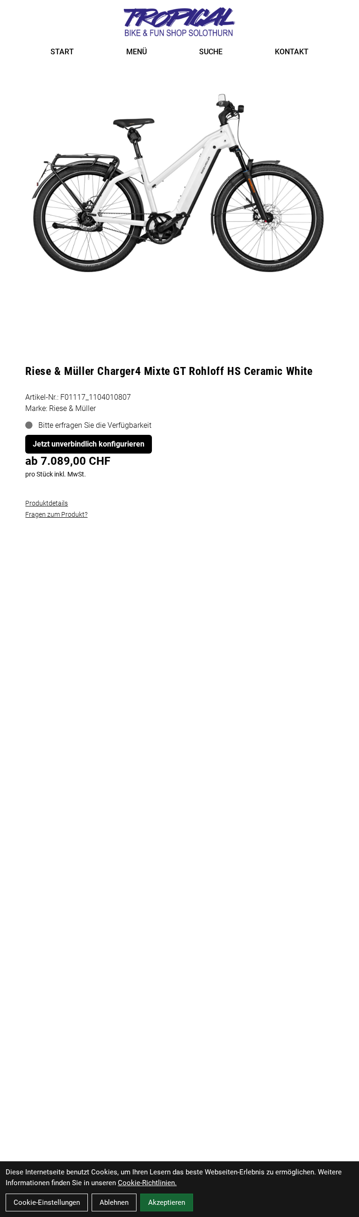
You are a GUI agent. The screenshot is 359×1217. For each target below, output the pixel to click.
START (62, 51)
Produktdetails (46, 503)
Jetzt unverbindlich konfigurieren (88, 444)
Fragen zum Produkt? (56, 514)
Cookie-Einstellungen (47, 1202)
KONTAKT (292, 51)
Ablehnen (114, 1202)
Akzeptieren (166, 1202)
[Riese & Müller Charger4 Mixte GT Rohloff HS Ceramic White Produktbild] (179, 178)
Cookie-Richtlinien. (147, 1183)
